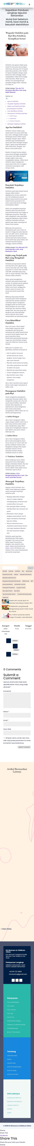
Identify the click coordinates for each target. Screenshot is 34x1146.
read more (7, 821)
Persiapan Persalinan (9, 587)
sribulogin (7, 807)
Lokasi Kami (11, 1063)
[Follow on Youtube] (8, 654)
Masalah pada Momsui (9, 578)
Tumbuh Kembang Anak (24, 594)
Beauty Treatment (13, 1032)
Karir (9, 1113)
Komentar (7, 691)
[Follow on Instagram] (15, 646)
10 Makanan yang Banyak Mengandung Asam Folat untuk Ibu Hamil (21, 608)
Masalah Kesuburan (25, 574)
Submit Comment (24, 747)
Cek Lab (11, 571)
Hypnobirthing (12, 1028)
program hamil (21, 587)
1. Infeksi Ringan (13, 116)
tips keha (17, 591)
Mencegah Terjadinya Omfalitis (17, 124)
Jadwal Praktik (13, 1105)
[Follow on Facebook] (8, 640)
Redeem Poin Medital (14, 1101)
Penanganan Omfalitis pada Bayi (17, 113)
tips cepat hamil (7, 591)
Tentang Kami (12, 1056)
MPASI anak (25, 581)
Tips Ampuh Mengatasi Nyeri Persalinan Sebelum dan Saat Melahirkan (16, 904)
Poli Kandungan (13, 1002)
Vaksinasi (5, 597)
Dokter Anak (12, 1070)
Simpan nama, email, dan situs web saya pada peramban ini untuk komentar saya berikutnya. (17, 740)
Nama (6, 712)
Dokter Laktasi (12, 1074)
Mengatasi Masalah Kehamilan (12, 581)
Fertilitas (10, 1017)
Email (6, 720)
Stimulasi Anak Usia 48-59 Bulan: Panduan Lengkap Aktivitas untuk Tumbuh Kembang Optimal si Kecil (15, 854)
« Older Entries (6, 929)
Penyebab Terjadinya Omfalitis (16, 103)
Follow (15, 641)
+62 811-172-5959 (15, 972)
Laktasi (16, 574)
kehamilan (29, 571)
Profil (9, 1059)
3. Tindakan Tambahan (14, 121)
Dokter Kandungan (14, 1067)
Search (30, 568)
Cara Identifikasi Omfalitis (15, 111)
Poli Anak (10, 1006)
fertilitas (17, 571)
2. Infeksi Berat (12, 118)
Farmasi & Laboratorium (16, 1025)
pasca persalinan (8, 584)
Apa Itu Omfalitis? (13, 101)
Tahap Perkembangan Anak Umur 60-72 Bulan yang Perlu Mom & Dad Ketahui (16, 804)
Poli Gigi (10, 1013)
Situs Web (7, 729)
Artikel (5, 628)
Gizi (23, 571)
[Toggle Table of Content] (6, 99)
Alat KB (5, 571)
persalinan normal (20, 584)
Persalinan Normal (14, 1021)
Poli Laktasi (11, 1010)
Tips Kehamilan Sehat (9, 594)
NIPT (32, 581)
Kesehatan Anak (7, 574)
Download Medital (14, 1098)
